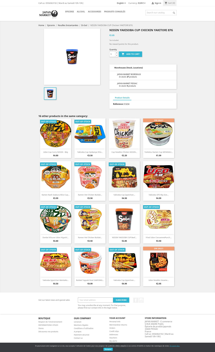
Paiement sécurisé (81, 335)
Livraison (77, 322)
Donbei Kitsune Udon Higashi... (56, 237)
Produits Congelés (114, 11)
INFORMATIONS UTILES (48, 325)
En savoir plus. (175, 346)
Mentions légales (81, 325)
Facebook (135, 300)
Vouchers (113, 338)
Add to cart (130, 54)
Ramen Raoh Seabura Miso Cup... (56, 195)
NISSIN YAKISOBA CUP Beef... (124, 237)
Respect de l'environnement (50, 322)
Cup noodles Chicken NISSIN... (124, 152)
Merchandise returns (118, 325)
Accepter (108, 349)
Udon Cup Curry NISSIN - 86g (55, 152)
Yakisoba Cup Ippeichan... (124, 195)
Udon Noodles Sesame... (159, 280)
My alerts (113, 341)
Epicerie (69, 11)
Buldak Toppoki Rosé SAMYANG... (90, 280)
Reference (118, 104)
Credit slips (114, 331)
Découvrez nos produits (48, 331)
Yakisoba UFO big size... (159, 195)
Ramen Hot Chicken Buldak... (90, 195)
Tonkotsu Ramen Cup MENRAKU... (158, 152)
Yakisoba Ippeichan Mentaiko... (56, 280)
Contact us (78, 338)
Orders (112, 328)
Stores (41, 328)
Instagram (141, 300)
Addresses (113, 334)
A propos (77, 331)
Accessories (94, 11)
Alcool (81, 11)
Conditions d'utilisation (83, 328)
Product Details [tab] (122, 97)
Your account (117, 318)
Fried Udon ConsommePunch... (159, 237)
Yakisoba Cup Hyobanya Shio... (90, 152)
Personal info (114, 321)
